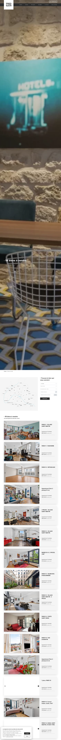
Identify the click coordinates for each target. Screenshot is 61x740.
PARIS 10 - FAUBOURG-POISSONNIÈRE (48, 574)
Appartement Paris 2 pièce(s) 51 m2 (47, 489)
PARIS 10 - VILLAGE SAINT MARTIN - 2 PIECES (47, 596)
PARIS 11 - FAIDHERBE (48, 446)
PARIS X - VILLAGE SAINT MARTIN (47, 425)
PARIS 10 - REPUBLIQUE (48, 467)
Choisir (27, 736)
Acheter (26, 4)
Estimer (20, 4)
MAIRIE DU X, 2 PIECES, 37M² (48, 553)
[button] (38, 430)
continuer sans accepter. (9, 736)
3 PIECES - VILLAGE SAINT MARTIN (47, 510)
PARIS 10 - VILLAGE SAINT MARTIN (47, 532)
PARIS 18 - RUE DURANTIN (46, 638)
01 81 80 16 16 (53, 1)
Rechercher (45, 398)
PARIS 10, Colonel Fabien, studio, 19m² (47, 702)
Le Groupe (47, 4)
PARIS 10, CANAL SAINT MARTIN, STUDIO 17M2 (48, 724)
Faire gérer (33, 4)
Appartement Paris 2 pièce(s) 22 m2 (47, 660)
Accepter (27, 733)
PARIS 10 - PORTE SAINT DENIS (47, 617)
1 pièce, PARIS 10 (46, 680)
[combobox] (48, 386)
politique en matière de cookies (10, 734)
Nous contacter (54, 4)
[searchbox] (48, 386)
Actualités (40, 4)
